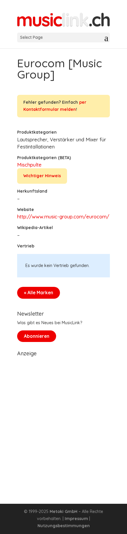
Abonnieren (36, 336)
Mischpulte (29, 165)
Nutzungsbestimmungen (64, 525)
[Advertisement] (63, 423)
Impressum (76, 518)
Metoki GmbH (63, 511)
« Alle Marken (38, 292)
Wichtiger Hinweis (42, 175)
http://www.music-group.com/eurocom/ (63, 216)
